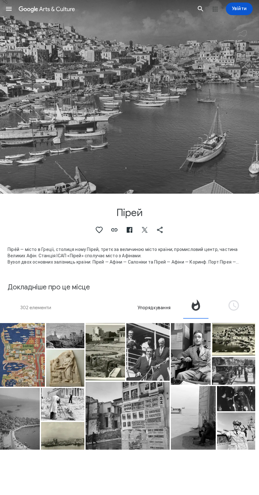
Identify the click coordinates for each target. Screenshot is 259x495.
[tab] (195, 308)
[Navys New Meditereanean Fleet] (62, 404)
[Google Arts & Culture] (105, 9)
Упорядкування (154, 307)
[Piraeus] (22, 355)
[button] (8, 8)
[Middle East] (148, 352)
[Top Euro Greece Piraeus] (62, 436)
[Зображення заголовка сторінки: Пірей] (129, 97)
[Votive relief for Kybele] (65, 368)
